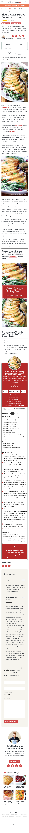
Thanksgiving (5, 107)
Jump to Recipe (16, 23)
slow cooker (18, 125)
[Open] (3, 2)
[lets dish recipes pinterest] (13, 36)
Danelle (8, 36)
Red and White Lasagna (20, 802)
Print (12, 391)
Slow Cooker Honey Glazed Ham (8, 803)
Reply (23, 580)
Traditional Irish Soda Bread (8, 786)
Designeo (17, 826)
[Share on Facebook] (6, 566)
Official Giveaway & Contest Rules (14, 822)
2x (15, 413)
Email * (6, 686)
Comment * (7, 698)
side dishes (12, 131)
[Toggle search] (26, 2)
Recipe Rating (8, 692)
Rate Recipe (6, 23)
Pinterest (13, 256)
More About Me (14, 761)
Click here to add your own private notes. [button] (14, 529)
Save (23, 391)
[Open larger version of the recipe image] (14, 363)
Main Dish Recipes (9, 9)
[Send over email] (9, 566)
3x (17, 413)
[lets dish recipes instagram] (20, 36)
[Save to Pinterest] (2, 566)
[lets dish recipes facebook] (16, 36)
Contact (14, 824)
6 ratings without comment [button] (16, 670)
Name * (6, 679)
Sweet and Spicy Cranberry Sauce (20, 786)
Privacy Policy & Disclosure (14, 819)
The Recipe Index (20, 5)
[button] (11, 386)
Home (2, 9)
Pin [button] (18, 391)
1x (12, 413)
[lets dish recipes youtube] (23, 36)
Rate (5, 391)
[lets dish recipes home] (14, 2)
